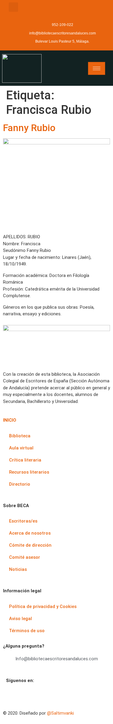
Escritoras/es (23, 521)
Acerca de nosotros (30, 533)
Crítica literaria (25, 460)
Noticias (18, 569)
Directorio (19, 484)
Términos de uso (27, 630)
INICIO (9, 420)
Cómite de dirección (30, 545)
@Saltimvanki (60, 713)
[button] (13, 7)
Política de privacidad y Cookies (43, 606)
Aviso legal (20, 618)
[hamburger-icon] (96, 68)
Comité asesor (24, 557)
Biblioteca (19, 436)
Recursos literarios (29, 472)
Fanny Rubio (29, 128)
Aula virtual (21, 448)
